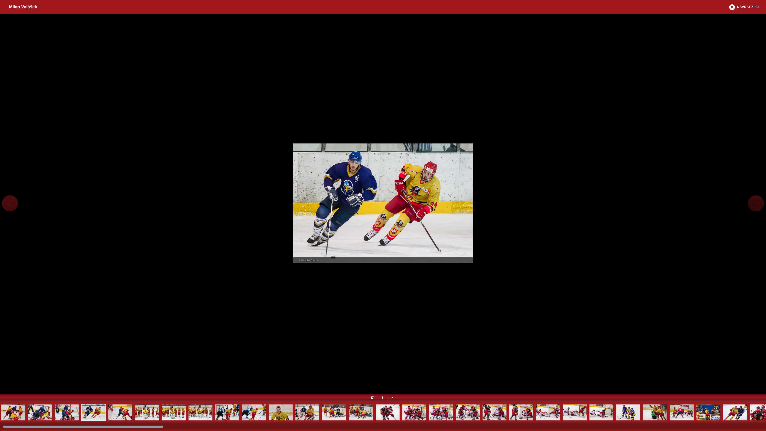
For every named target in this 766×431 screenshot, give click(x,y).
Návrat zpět (748, 7)
